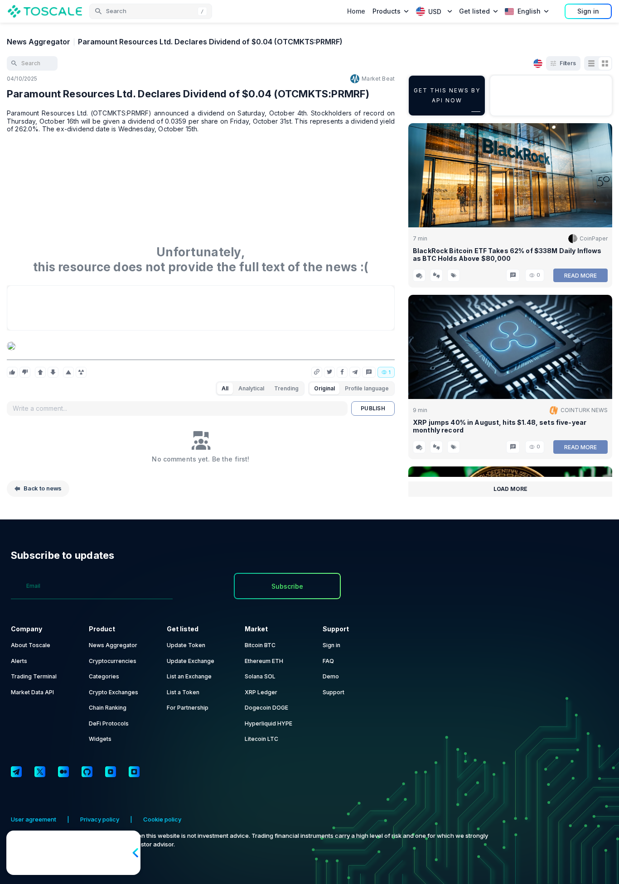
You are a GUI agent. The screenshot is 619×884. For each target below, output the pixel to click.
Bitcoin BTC (260, 645)
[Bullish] (40, 372)
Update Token (186, 645)
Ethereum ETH (264, 661)
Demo (331, 676)
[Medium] (63, 771)
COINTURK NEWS (584, 410)
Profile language (367, 388)
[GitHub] (87, 771)
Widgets (100, 738)
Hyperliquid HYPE (268, 723)
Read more (580, 275)
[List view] (591, 63)
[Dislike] (24, 372)
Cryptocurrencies (112, 661)
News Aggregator (38, 41)
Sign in (588, 11)
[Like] (12, 372)
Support (333, 692)
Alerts (19, 661)
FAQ (328, 661)
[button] (150, 11)
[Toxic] (81, 372)
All (225, 388)
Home (356, 11)
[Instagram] (134, 771)
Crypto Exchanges (113, 692)
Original (324, 388)
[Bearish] (53, 372)
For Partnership (187, 707)
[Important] (68, 372)
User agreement (33, 819)
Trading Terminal (34, 676)
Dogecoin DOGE (266, 707)
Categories (104, 676)
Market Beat (378, 78)
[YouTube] (110, 771)
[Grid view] (605, 63)
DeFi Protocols (109, 723)
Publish (373, 408)
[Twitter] (39, 771)
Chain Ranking (107, 707)
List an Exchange (189, 676)
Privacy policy (99, 819)
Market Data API (32, 692)
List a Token (183, 692)
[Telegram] (16, 771)
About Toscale (30, 645)
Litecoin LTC (261, 738)
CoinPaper (594, 238)
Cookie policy (162, 819)
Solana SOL (260, 676)
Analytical (251, 388)
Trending (286, 388)
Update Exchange (190, 661)
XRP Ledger (261, 692)
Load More (510, 488)
